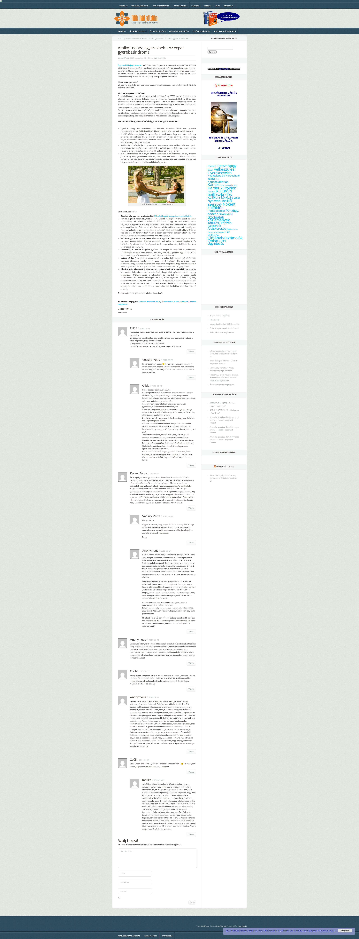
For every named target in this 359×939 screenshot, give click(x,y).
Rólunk (208, 6)
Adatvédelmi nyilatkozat (129, 936)
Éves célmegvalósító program (222, 385)
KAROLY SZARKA (217, 410)
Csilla (134, 671)
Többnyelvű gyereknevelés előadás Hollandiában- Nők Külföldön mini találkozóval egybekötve (224, 378)
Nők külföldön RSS (225, 467)
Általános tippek (138, 31)
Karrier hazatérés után (227, 185)
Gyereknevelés (133, 38)
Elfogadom (345, 930)
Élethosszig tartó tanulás (216, 232)
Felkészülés (224, 169)
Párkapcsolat (216, 210)
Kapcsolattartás (218, 182)
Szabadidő (226, 214)
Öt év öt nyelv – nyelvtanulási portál (224, 328)
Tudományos (214, 225)
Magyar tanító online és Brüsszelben (224, 324)
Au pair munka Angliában (220, 316)
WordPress (205, 926)
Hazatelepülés (216, 175)
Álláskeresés (217, 228)
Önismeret (217, 241)
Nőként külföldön (221, 206)
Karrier (122, 31)
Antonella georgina (217, 417)
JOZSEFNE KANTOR (218, 403)
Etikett (210, 170)
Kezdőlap (123, 6)
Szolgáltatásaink (161, 6)
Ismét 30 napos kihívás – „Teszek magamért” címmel (224, 420)
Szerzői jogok (150, 936)
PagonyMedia (242, 926)
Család (212, 166)
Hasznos (195, 6)
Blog (218, 6)
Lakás (237, 198)
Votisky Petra (123, 58)
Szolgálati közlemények (225, 31)
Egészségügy (226, 166)
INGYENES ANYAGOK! (140, 6)
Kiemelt (211, 191)
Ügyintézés (216, 243)
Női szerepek (220, 202)
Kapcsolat (228, 6)
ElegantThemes (220, 926)
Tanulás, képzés (219, 223)
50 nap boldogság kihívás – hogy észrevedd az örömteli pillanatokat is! (223, 354)
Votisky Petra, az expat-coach (222, 332)
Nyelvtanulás (217, 201)
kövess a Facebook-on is (149, 302)
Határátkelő (214, 320)
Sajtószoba (167, 936)
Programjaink (181, 6)
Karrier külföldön (222, 188)
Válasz (191, 352)
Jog (217, 179)
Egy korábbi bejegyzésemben (130, 65)
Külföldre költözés (179, 31)
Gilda (133, 328)
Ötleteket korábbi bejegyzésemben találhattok (172, 216)
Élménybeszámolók (201, 31)
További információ (327, 931)
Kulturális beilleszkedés (220, 193)
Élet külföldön (158, 31)
